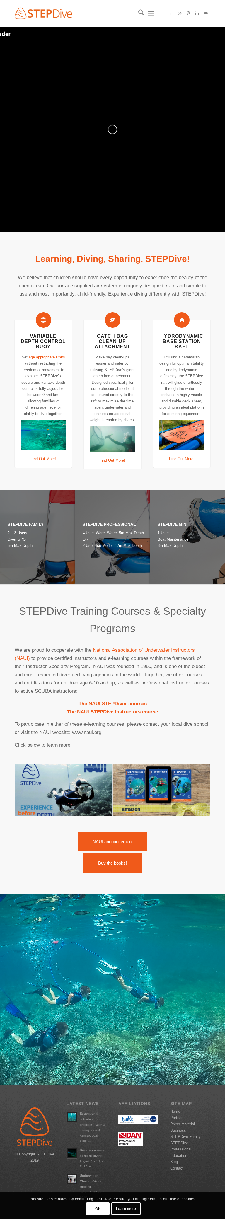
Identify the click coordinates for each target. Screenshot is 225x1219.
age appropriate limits (47, 357)
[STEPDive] (43, 13)
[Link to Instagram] (179, 13)
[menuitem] (138, 13)
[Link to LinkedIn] (197, 13)
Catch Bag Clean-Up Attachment (112, 341)
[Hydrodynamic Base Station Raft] (182, 320)
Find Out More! (43, 459)
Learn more (126, 1209)
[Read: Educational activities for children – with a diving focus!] (72, 1117)
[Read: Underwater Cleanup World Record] (72, 1179)
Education (178, 1155)
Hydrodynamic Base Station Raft (181, 341)
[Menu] (151, 13)
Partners (177, 1118)
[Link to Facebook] (170, 13)
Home (175, 1111)
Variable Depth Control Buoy (43, 341)
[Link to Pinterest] (188, 13)
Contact (176, 1168)
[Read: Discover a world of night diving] (72, 1153)
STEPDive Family (185, 1136)
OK (97, 1209)
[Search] (138, 13)
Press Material (182, 1124)
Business (178, 1130)
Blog (174, 1162)
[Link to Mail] (206, 13)
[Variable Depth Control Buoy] (43, 320)
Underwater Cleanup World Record (91, 1181)
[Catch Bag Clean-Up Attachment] (112, 320)
